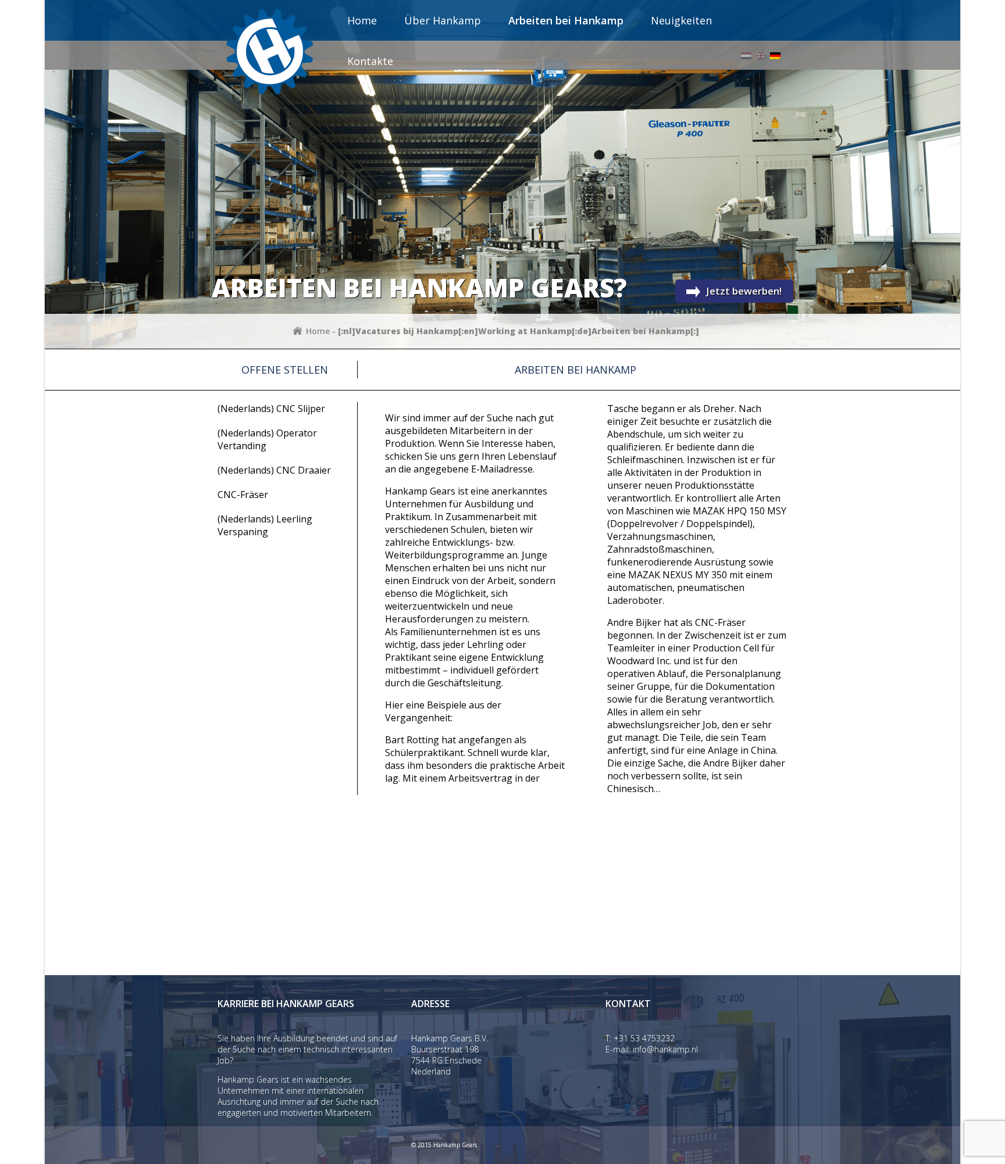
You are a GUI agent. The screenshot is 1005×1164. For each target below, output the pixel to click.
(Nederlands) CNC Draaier (274, 470)
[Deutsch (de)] (775, 55)
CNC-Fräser (243, 494)
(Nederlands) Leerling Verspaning (265, 525)
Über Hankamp (442, 20)
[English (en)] (760, 55)
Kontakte (370, 61)
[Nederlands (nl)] (746, 55)
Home (362, 20)
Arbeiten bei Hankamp (565, 20)
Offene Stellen (284, 370)
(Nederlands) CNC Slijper (271, 408)
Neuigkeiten (681, 20)
